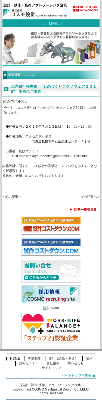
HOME (15, 358)
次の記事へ (89, 197)
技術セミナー (29, 363)
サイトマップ (51, 368)
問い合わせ (75, 363)
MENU (55, 23)
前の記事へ (13, 197)
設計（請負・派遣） (63, 358)
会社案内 (53, 363)
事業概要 (34, 358)
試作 (89, 358)
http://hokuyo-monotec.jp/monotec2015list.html (54, 156)
